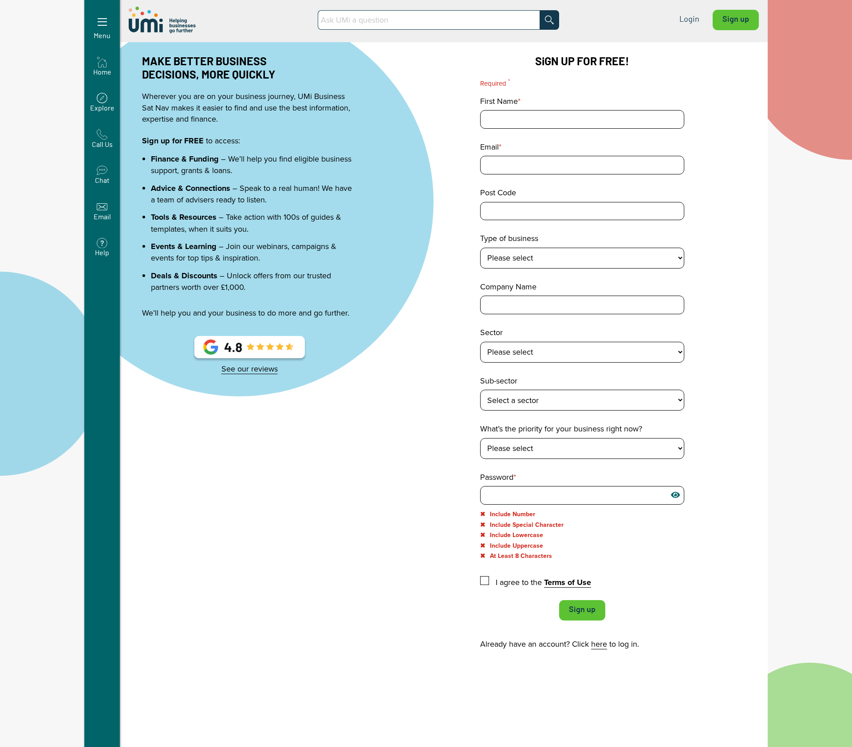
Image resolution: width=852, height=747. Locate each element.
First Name (499, 101)
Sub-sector (498, 381)
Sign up (735, 20)
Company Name (508, 287)
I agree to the (542, 582)
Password (496, 477)
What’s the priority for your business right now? (561, 429)
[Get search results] (549, 20)
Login (689, 20)
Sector (491, 332)
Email (489, 147)
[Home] (163, 20)
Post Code (498, 193)
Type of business (509, 238)
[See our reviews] (250, 350)
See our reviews (249, 369)
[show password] (675, 495)
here (599, 643)
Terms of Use (567, 582)
